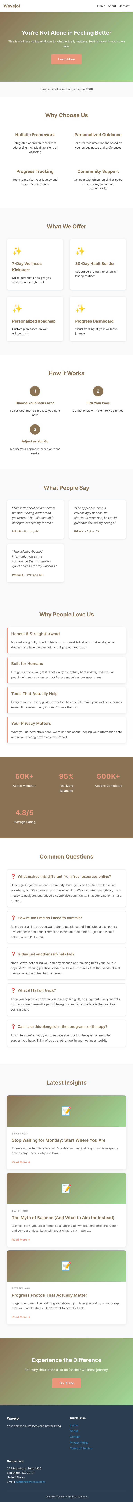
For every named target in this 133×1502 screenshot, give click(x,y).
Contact (124, 6)
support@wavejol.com (30, 1481)
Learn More (66, 59)
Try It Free (66, 1383)
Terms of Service (81, 1448)
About (112, 6)
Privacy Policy (79, 1442)
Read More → (21, 1162)
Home (101, 6)
